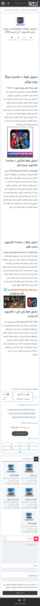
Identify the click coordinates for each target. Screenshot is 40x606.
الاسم (35, 566)
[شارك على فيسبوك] (29, 444)
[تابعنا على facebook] (24, 600)
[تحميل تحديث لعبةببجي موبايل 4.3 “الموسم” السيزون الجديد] (29, 522)
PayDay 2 (10, 87)
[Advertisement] (20, 59)
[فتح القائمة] (3, 3)
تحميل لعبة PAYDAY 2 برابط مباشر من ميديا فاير (22, 413)
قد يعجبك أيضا (27, 459)
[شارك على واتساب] (11, 444)
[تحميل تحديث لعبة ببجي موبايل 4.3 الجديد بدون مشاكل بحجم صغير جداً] (11, 474)
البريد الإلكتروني (32, 576)
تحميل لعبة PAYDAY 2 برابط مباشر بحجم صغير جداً (21, 410)
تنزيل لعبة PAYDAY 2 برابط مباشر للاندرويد (23, 417)
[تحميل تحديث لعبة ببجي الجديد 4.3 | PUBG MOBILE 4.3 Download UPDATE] (29, 474)
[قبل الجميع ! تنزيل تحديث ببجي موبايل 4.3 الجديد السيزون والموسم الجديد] (11, 498)
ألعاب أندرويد (25, 10)
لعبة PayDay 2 (32, 321)
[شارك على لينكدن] (20, 451)
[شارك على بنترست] (11, 447)
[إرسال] (8, 3)
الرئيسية (34, 10)
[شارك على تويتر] (29, 447)
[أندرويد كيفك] (33, 3)
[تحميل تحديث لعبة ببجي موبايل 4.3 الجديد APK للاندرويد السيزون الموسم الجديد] (29, 498)
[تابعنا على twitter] (19, 600)
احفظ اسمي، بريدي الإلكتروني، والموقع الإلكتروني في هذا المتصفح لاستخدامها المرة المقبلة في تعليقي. (20, 586)
